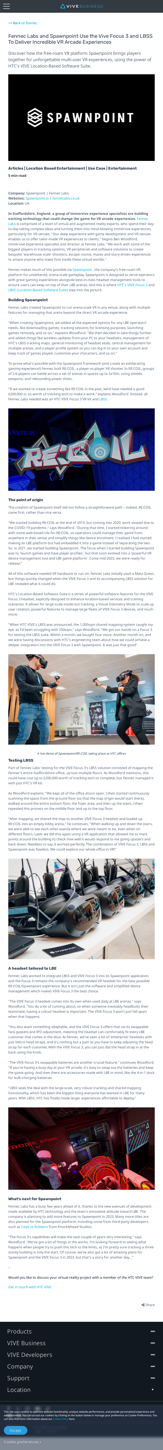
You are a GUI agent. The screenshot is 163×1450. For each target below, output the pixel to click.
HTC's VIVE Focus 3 (132, 285)
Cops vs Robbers (35, 1226)
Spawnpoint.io (38, 198)
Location (19, 1390)
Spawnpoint (83, 269)
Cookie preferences (21, 1441)
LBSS (103, 399)
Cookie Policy (60, 1419)
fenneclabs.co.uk (66, 198)
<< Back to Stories (22, 23)
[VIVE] (81, 6)
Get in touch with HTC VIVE (29, 1287)
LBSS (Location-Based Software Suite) (38, 290)
